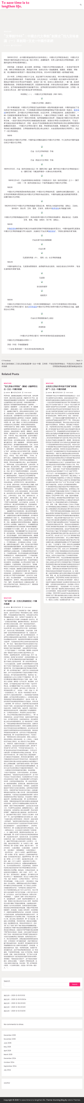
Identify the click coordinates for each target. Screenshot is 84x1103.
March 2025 (8, 1054)
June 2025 (7, 1043)
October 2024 (9, 1062)
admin (8, 45)
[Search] (80, 4)
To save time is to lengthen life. (15, 4)
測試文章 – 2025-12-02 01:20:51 (14, 1011)
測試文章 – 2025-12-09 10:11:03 (14, 995)
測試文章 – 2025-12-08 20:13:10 (14, 1003)
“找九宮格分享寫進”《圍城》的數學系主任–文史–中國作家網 (21, 388)
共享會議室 (32, 307)
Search (7, 981)
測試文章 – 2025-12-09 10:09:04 (15, 999)
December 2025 (10, 1035)
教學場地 (55, 208)
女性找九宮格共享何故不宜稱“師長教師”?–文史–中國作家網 (61, 388)
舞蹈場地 (12, 228)
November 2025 (10, 1039)
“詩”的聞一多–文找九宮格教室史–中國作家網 (20, 602)
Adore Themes (73, 1100)
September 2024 (10, 1066)
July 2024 (7, 1070)
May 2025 (7, 1047)
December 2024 (10, 1058)
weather (7, 31)
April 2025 (7, 1051)
